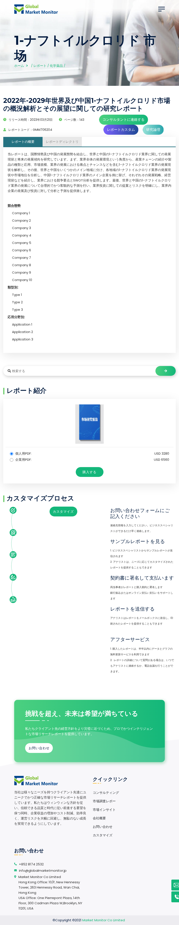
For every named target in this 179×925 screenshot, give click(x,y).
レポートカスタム (121, 129)
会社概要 (99, 818)
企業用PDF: (91, 459)
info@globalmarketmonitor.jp (43, 870)
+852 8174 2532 (31, 864)
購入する (89, 472)
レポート (39, 65)
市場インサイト (104, 809)
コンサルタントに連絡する (124, 119)
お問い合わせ (39, 748)
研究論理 (153, 129)
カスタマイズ (63, 511)
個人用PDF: (91, 453)
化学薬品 (56, 65)
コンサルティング (106, 792)
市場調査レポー (104, 801)
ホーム (19, 65)
